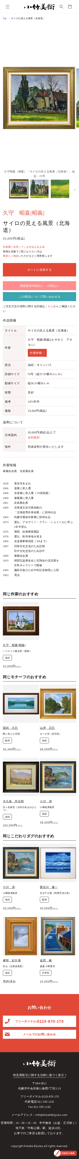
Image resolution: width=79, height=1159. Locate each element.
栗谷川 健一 (49, 887)
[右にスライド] (75, 190)
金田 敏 (46, 960)
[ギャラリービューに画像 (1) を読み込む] (18, 188)
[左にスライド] (4, 190)
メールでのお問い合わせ (39, 1034)
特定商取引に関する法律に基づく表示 (38, 1075)
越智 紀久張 (12, 960)
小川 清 (46, 801)
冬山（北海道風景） (14, 966)
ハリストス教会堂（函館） (17, 651)
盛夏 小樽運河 (47, 966)
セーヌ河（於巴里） (51, 733)
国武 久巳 (10, 728)
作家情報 (36, 353)
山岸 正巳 (47, 728)
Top (5, 18)
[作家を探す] (65, 1153)
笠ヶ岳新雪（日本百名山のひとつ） (20, 809)
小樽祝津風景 (47, 807)
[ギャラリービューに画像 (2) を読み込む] (39, 188)
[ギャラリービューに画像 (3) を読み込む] (60, 188)
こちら (49, 306)
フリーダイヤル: (39, 1021)
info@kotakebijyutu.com (51, 1115)
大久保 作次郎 (13, 801)
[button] (7, 6)
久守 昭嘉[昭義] (23, 212)
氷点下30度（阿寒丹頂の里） (55, 893)
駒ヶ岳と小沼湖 (11, 733)
